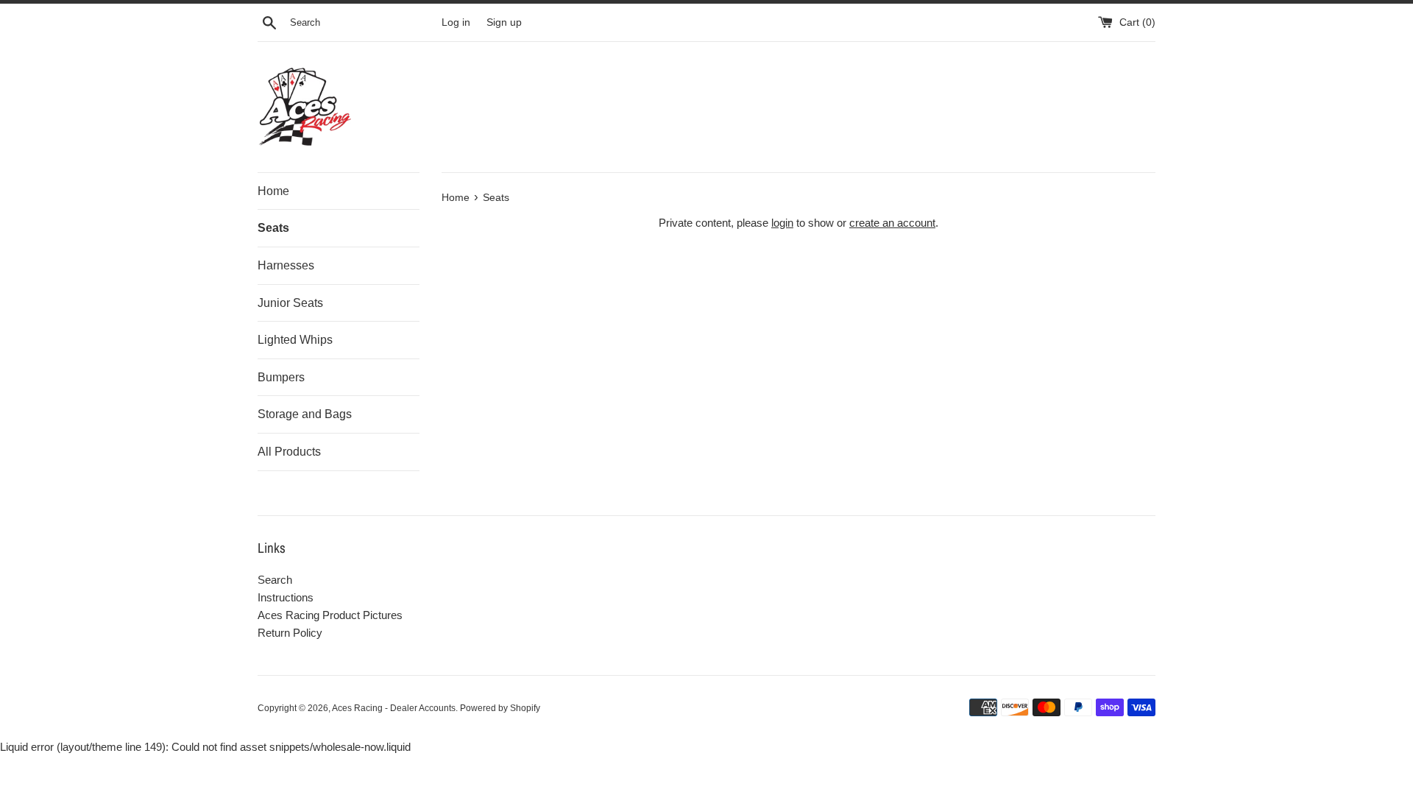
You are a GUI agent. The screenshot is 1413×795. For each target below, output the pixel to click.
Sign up (504, 22)
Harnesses (286, 265)
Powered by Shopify (500, 708)
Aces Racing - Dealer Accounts (394, 708)
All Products (289, 451)
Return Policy (290, 632)
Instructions (286, 597)
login (782, 222)
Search (275, 579)
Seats (273, 228)
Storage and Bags (305, 414)
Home (273, 191)
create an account (892, 222)
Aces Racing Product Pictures (330, 615)
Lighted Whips (295, 339)
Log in (456, 22)
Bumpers (281, 377)
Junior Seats (290, 303)
